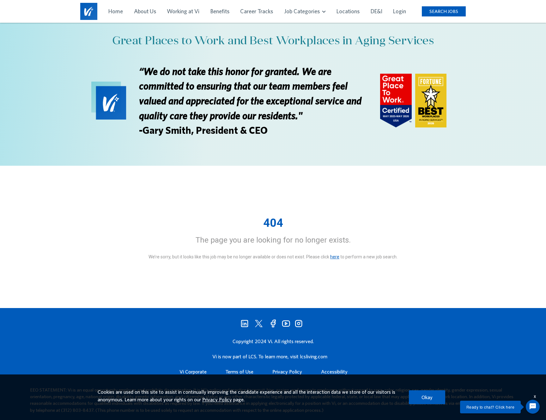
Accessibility (334, 371)
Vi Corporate (193, 371)
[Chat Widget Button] (533, 407)
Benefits (219, 11)
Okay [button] (427, 397)
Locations (348, 11)
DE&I (376, 11)
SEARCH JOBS (443, 11)
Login (399, 11)
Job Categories (302, 11)
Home (115, 11)
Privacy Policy (287, 371)
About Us (145, 11)
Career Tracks (256, 11)
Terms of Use (239, 371)
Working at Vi (183, 11)
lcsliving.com (313, 356)
